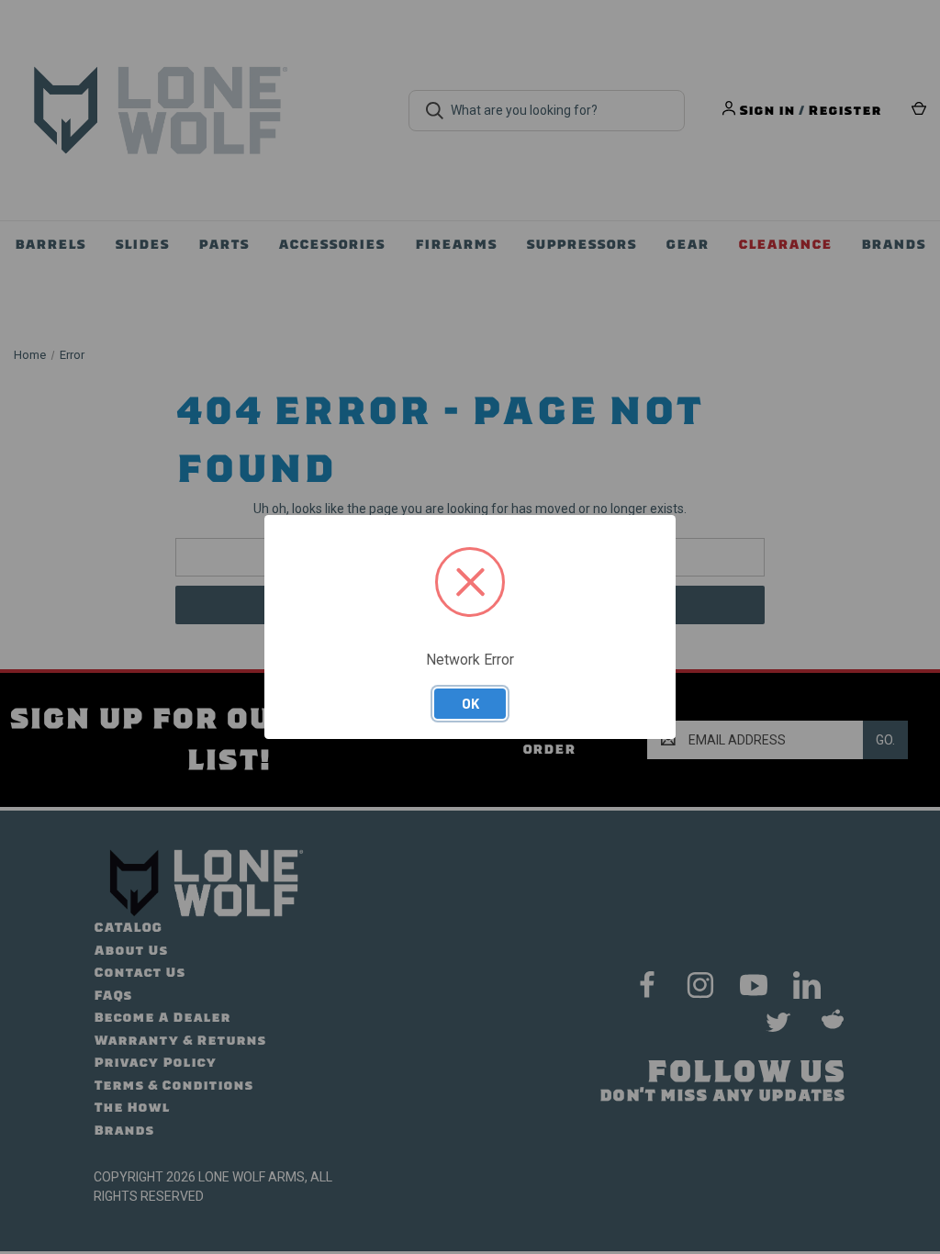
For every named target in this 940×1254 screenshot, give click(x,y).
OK (470, 703)
